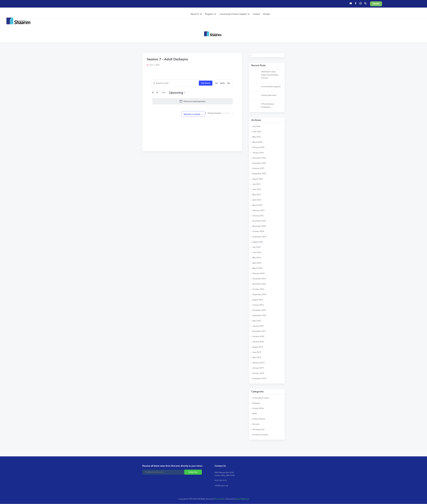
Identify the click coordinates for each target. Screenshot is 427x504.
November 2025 (259, 163)
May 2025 (256, 195)
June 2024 (256, 252)
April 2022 (256, 321)
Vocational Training (260, 435)
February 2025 (258, 210)
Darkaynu (256, 403)
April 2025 (256, 200)
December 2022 (259, 310)
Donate (266, 14)
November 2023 (259, 284)
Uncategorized (258, 429)
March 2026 (257, 142)
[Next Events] (157, 92)
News (254, 414)
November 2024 (259, 226)
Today (164, 92)
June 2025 (256, 189)
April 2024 (256, 263)
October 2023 (258, 289)
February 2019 (258, 363)
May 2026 (256, 137)
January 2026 (258, 153)
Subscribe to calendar (192, 114)
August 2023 (257, 300)
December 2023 (259, 279)
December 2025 (259, 158)
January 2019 (258, 368)
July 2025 (256, 184)
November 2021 (259, 331)
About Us (194, 14)
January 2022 (258, 326)
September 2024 (259, 237)
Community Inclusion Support (233, 14)
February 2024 (258, 273)
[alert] (192, 101)
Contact (256, 14)
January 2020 (258, 342)
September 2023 (259, 295)
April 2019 (256, 358)
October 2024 (258, 231)
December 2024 (259, 221)
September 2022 (259, 315)
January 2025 (258, 216)
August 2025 (257, 179)
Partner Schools (258, 419)
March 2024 (257, 268)
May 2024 (256, 258)
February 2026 (258, 147)
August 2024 (257, 242)
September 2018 (259, 379)
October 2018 (258, 373)
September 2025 (259, 174)
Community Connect (260, 398)
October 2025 (258, 168)
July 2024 (256, 247)
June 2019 (256, 352)
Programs (209, 14)
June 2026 (256, 132)
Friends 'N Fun (258, 408)
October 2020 (258, 336)
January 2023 (258, 305)
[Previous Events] (152, 92)
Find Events (205, 83)
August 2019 (257, 347)
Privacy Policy (220, 499)
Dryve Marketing (242, 499)
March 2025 (257, 205)
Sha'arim (256, 424)
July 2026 (256, 126)
